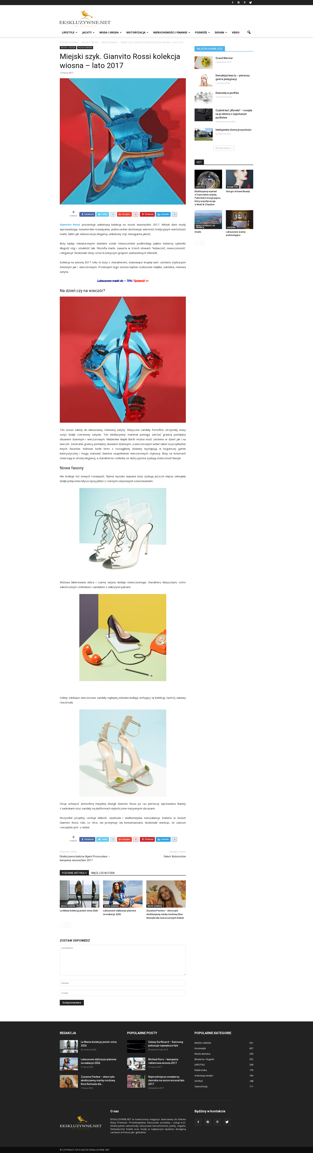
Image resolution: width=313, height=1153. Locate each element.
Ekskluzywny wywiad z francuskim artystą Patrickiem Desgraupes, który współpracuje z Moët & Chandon (208, 198)
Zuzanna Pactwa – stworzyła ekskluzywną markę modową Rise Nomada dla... (98, 1080)
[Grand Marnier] (204, 62)
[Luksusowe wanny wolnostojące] (239, 219)
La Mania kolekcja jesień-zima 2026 (79, 910)
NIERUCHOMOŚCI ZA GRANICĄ (205, 226)
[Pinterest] (244, 2)
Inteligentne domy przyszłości (233, 129)
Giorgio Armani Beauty (238, 191)
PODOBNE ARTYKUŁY (74, 873)
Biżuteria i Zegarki (204, 1059)
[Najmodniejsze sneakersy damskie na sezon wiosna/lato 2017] (136, 1081)
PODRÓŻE (201, 32)
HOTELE (199, 1081)
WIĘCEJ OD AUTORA (103, 873)
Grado (198, 231)
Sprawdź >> (141, 281)
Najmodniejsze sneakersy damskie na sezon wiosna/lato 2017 (166, 1080)
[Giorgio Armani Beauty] (239, 179)
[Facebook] (232, 2)
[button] (249, 32)
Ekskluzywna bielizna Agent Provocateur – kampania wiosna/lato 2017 (85, 858)
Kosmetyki (232, 187)
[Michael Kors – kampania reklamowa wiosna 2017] (136, 1064)
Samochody (201, 1086)
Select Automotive (175, 856)
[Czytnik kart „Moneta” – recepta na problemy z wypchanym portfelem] (204, 115)
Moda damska (85, 47)
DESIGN (219, 32)
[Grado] (208, 219)
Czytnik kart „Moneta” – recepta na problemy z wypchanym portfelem (234, 114)
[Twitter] (250, 2)
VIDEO (235, 32)
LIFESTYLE (68, 32)
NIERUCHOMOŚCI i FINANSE (170, 32)
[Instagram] (238, 2)
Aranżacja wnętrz (204, 1075)
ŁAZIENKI (231, 227)
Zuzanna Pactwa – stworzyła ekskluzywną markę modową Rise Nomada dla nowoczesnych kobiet (165, 914)
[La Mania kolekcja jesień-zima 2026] (79, 894)
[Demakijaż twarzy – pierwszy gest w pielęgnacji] (204, 80)
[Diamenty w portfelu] (204, 97)
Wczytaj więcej (222, 148)
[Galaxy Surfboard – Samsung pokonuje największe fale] (136, 1046)
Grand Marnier (224, 58)
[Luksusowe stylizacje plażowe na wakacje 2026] (123, 894)
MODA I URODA (109, 32)
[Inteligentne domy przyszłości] (204, 134)
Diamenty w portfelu (227, 92)
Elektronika (201, 1070)
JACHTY (87, 32)
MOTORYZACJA (135, 32)
